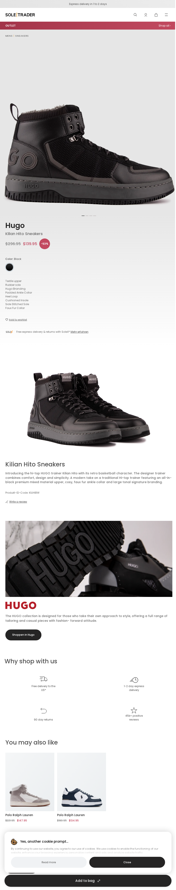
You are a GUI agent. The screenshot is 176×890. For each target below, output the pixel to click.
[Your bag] (156, 14)
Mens (9, 35)
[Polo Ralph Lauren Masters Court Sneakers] (81, 782)
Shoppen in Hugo (23, 635)
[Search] (135, 14)
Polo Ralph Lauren (19, 815)
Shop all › (165, 25)
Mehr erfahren (79, 332)
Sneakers (22, 35)
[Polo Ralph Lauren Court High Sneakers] (30, 782)
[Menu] (166, 14)
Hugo (15, 225)
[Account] (145, 14)
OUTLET (10, 25)
